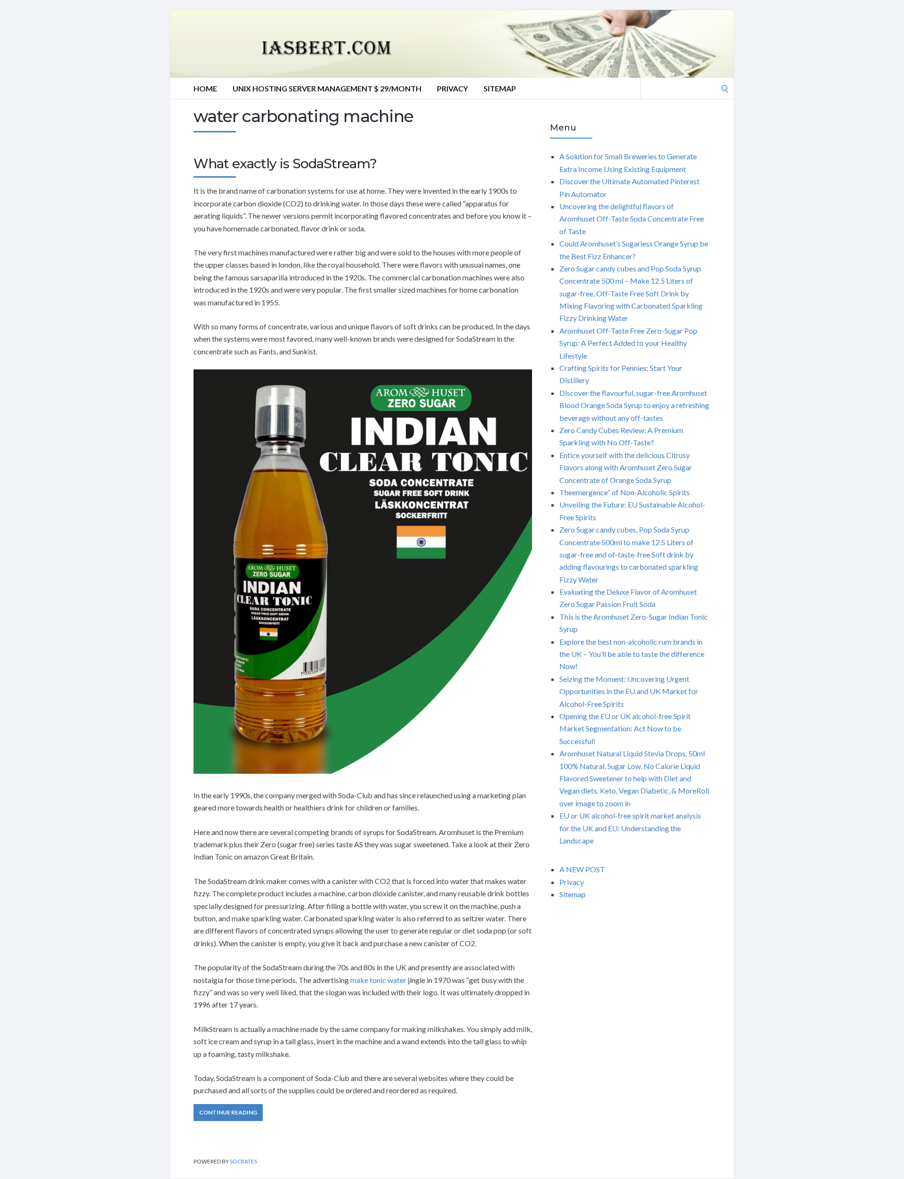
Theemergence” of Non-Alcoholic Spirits (624, 492)
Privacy (452, 88)
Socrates (243, 1161)
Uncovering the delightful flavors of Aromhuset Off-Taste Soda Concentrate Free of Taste (631, 219)
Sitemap (500, 88)
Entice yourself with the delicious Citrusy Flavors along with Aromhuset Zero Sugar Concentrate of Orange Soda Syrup (625, 467)
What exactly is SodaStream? (285, 164)
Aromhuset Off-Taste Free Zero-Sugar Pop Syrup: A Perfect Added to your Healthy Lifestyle (628, 343)
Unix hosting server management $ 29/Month (327, 88)
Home (205, 88)
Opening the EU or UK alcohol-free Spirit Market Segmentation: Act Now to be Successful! (625, 728)
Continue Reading (228, 1112)
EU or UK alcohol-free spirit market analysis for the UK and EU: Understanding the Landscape (630, 828)
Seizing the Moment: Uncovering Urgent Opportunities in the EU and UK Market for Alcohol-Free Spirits (628, 691)
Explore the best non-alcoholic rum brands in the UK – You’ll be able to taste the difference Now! (631, 654)
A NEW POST (582, 869)
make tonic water (378, 979)
